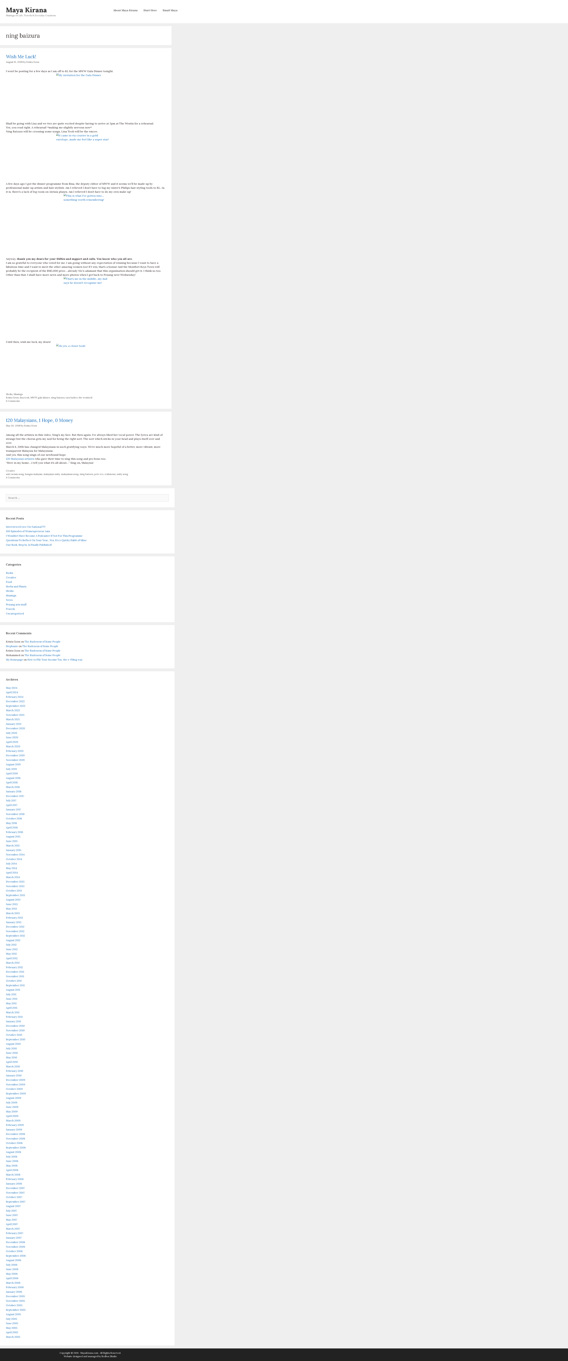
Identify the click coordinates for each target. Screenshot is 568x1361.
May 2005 (11, 1328)
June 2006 (12, 1269)
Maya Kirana (26, 10)
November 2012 (15, 931)
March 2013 (13, 913)
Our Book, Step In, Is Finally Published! (29, 544)
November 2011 (15, 976)
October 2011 (14, 980)
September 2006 (16, 1255)
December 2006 (15, 1242)
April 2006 (12, 1278)
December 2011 (15, 971)
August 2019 (13, 764)
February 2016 (14, 832)
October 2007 (14, 1197)
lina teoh (24, 397)
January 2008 (14, 1183)
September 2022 (15, 706)
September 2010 (15, 1039)
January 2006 (14, 1291)
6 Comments (13, 401)
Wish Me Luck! (21, 56)
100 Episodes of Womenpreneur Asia (28, 531)
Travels (10, 609)
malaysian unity (51, 474)
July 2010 (11, 1048)
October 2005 (14, 1305)
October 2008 (14, 1143)
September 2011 (15, 985)
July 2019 (11, 769)
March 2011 (12, 1012)
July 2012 (11, 944)
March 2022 (13, 710)
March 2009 (13, 1120)
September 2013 (15, 895)
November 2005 (15, 1300)
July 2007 (11, 1210)
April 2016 (12, 827)
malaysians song (70, 474)
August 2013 (13, 899)
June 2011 (11, 998)
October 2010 (14, 1034)
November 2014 (15, 854)
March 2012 (13, 962)
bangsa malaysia (33, 474)
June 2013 (12, 904)
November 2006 (15, 1246)
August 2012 (13, 940)
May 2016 (11, 823)
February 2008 (15, 1179)
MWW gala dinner (40, 397)
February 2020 (15, 751)
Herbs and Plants (16, 586)
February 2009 (15, 1125)
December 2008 (15, 1134)
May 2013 (11, 908)
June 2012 (12, 949)
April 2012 (12, 958)
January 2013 (13, 922)
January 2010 (14, 1075)
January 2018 (13, 791)
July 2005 (11, 1319)
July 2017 (11, 800)
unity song (122, 474)
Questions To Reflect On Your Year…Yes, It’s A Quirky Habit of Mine (46, 540)
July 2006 (11, 1264)
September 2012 (15, 935)
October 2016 (14, 818)
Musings (18, 394)
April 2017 (11, 805)
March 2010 (13, 1066)
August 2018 (13, 778)
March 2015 (13, 845)
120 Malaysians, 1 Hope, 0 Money (39, 420)
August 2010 (13, 1044)
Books (9, 573)
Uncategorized (15, 613)
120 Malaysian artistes (20, 458)
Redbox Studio (109, 1356)
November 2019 (15, 760)
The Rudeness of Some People (42, 641)
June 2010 (12, 1053)
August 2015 (13, 836)
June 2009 (12, 1107)
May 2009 (12, 1111)
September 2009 (16, 1093)
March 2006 (13, 1282)
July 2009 (11, 1102)
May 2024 (11, 688)
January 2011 (13, 1021)
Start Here (150, 10)
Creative (10, 470)
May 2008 (12, 1165)
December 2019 (15, 755)
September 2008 (16, 1147)
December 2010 (15, 1025)
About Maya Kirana (125, 10)
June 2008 (12, 1161)
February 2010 (14, 1071)
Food (9, 582)
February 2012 (14, 967)
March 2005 (13, 1337)
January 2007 (14, 1237)
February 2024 (14, 697)
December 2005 (15, 1296)
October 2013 (14, 890)
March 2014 (13, 877)
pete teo (98, 474)
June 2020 (12, 737)
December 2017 (15, 796)
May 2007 (11, 1219)
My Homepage (14, 659)
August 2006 (13, 1260)
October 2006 (14, 1251)
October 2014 (14, 859)
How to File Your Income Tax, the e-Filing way (55, 659)
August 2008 (13, 1152)
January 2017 (13, 809)
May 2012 (11, 953)
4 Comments (13, 477)
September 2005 (16, 1309)
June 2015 (12, 841)
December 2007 (15, 1188)
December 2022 (15, 701)
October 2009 (14, 1089)
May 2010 (11, 1057)
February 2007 (14, 1233)
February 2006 (15, 1287)
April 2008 (12, 1170)
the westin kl (85, 397)
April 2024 (12, 692)
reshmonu (110, 474)
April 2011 (11, 1007)
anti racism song (15, 474)
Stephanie (12, 646)
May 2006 (12, 1273)
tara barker (72, 397)
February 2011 (14, 1016)
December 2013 (15, 881)
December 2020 (15, 728)
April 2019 (12, 773)
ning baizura (57, 397)
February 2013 (14, 917)
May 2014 (11, 868)
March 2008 (13, 1174)
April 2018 (12, 782)
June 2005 (12, 1323)
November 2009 (15, 1084)
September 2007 (15, 1201)
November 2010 (15, 1030)
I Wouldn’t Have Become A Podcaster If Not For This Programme (44, 535)
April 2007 (12, 1224)
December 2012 (15, 926)
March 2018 (13, 787)
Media (9, 394)
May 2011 (11, 1003)
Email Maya (170, 10)
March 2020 (13, 746)
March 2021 (13, 719)
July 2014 (11, 863)
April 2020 (12, 742)
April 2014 (12, 872)
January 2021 (13, 724)
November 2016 (15, 814)
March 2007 (13, 1228)
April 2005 (12, 1332)
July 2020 (11, 733)
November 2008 (15, 1138)
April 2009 (12, 1116)
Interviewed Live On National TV (26, 526)
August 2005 (13, 1314)
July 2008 (11, 1156)
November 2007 (15, 1192)
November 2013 (15, 886)
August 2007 (13, 1206)
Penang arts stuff (16, 604)
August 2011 (13, 989)
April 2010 (12, 1062)
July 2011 (11, 994)
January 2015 (13, 850)
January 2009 (14, 1129)
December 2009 (15, 1080)
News (9, 600)
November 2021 (15, 715)
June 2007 (12, 1215)
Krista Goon (12, 397)
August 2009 (13, 1098)
